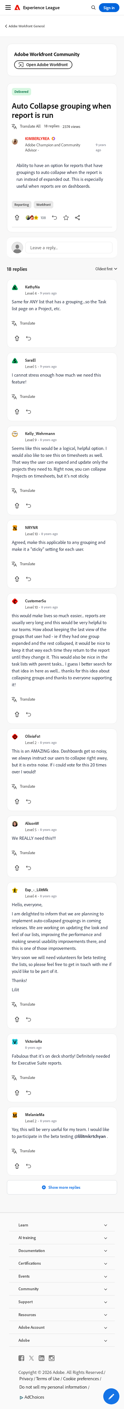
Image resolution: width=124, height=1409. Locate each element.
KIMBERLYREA (37, 138)
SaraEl (30, 360)
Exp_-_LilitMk (36, 889)
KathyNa (32, 286)
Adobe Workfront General (27, 26)
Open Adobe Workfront (47, 64)
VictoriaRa (33, 1041)
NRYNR (31, 527)
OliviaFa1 (32, 736)
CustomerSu (35, 600)
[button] (30, 126)
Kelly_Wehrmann (40, 433)
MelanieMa (34, 1114)
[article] (62, 313)
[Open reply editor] (62, 247)
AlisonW (32, 823)
